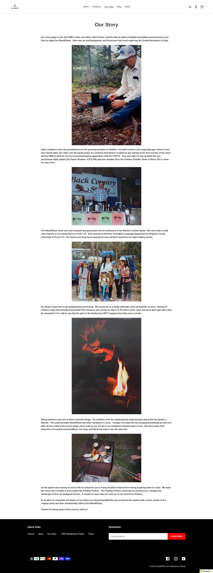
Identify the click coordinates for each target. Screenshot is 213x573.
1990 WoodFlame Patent (72, 534)
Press (91, 534)
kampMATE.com (162, 566)
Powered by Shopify (177, 566)
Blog (41, 534)
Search (31, 534)
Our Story (52, 534)
